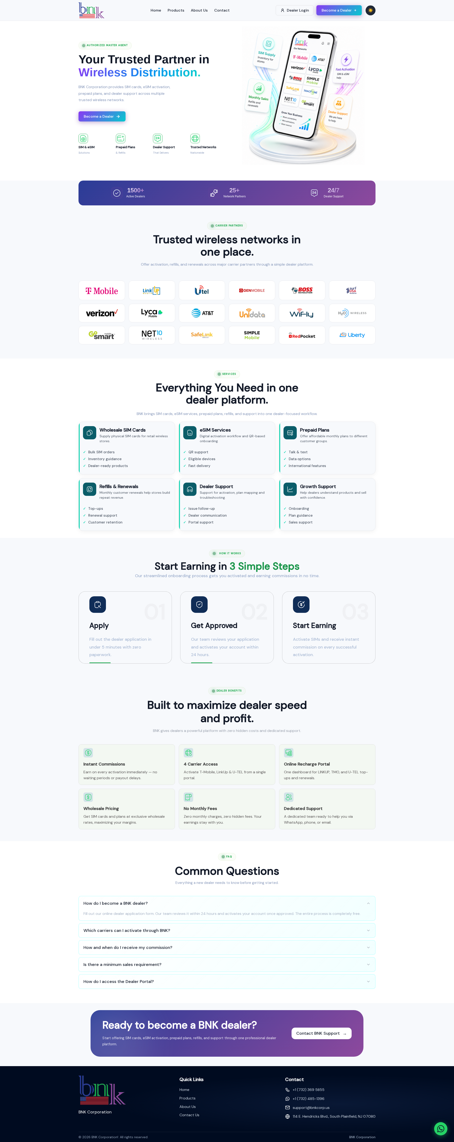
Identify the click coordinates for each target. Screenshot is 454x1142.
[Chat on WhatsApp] (440, 1128)
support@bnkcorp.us (311, 1107)
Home (156, 10)
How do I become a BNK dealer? (115, 903)
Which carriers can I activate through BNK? (126, 930)
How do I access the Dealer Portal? (118, 981)
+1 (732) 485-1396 (308, 1098)
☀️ (370, 10)
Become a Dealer (337, 10)
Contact (222, 10)
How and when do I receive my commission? (127, 947)
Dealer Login (298, 10)
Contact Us (189, 1114)
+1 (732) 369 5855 (308, 1089)
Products (176, 10)
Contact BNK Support (321, 1033)
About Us (199, 10)
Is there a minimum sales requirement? (122, 964)
